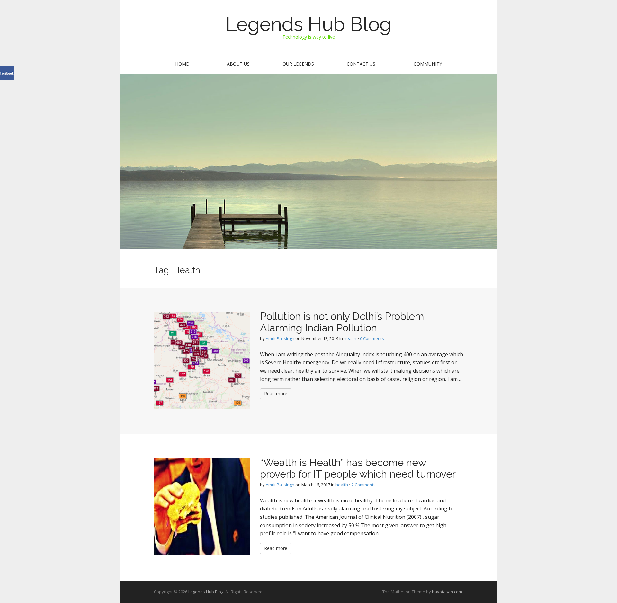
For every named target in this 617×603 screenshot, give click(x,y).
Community (428, 64)
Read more (275, 394)
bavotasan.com (447, 592)
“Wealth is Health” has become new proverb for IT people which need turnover (358, 468)
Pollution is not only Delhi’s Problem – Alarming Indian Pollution (346, 321)
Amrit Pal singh (280, 338)
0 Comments (372, 338)
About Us (238, 64)
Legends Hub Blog (308, 24)
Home (182, 64)
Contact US (361, 64)
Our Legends (298, 64)
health (350, 338)
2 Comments (364, 485)
